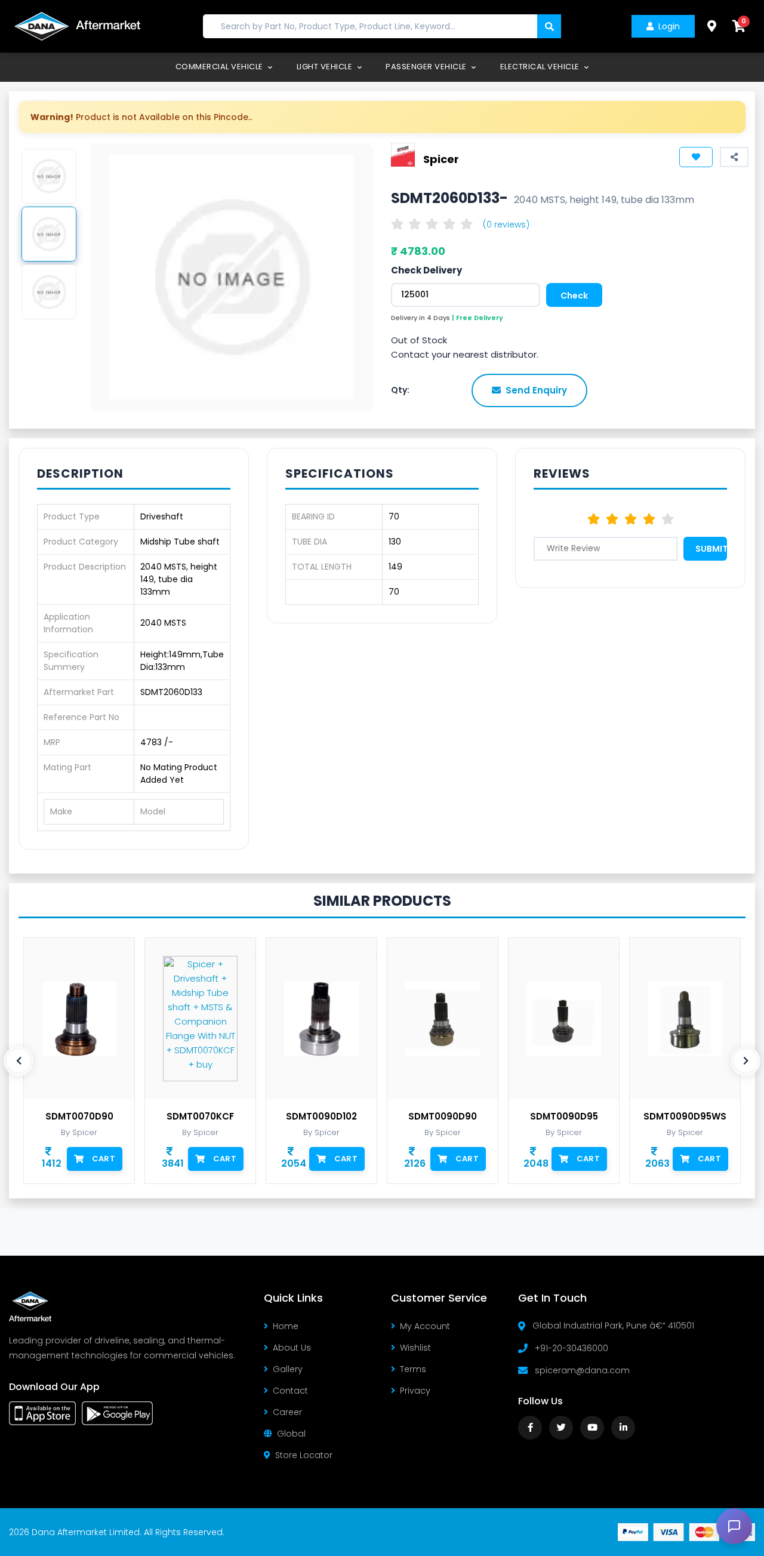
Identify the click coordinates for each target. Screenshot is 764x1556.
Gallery (288, 1369)
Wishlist (415, 1348)
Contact (290, 1391)
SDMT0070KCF (200, 1116)
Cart (103, 1158)
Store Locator (303, 1455)
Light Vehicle (326, 66)
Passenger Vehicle (427, 66)
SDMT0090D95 (564, 1116)
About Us (292, 1348)
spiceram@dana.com (582, 1370)
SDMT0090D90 (442, 1116)
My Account (425, 1326)
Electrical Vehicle (541, 66)
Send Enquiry (536, 390)
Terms (413, 1369)
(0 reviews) (506, 224)
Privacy (415, 1391)
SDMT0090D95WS (684, 1116)
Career (287, 1412)
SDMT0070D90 (79, 1116)
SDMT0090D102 (321, 1116)
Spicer (441, 159)
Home (285, 1326)
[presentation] (18, 1061)
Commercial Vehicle (220, 66)
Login (669, 26)
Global (291, 1434)
